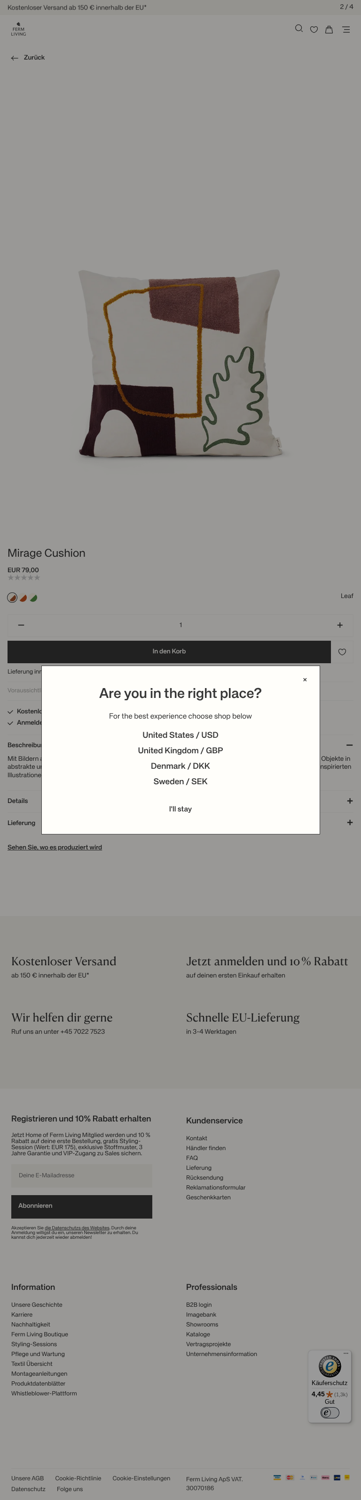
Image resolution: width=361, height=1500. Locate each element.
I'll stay (180, 809)
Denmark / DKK (180, 767)
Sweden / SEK (180, 782)
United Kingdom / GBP (180, 751)
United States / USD (180, 736)
